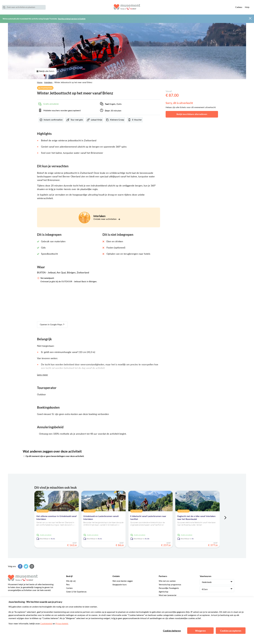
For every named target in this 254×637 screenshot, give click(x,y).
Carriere (69, 588)
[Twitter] (25, 566)
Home (39, 83)
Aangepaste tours (119, 585)
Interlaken (48, 83)
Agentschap (163, 592)
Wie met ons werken (167, 581)
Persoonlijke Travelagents (169, 588)
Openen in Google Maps (51, 325)
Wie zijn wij (70, 581)
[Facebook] (19, 566)
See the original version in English (71, 19)
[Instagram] (31, 566)
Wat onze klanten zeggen (122, 581)
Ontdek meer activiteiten (105, 219)
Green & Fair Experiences (76, 592)
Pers (68, 585)
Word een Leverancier (167, 595)
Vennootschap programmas (170, 585)
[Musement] (127, 7)
